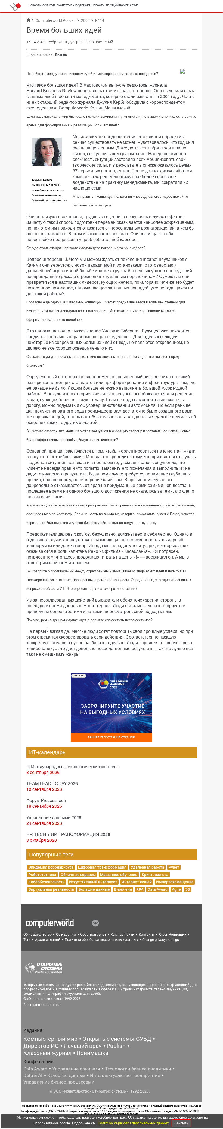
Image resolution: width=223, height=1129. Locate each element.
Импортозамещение (175, 882)
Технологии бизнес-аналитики (138, 1069)
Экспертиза (65, 5)
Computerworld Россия (56, 20)
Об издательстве (37, 934)
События (48, 5)
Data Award (158, 889)
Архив (134, 5)
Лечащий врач (83, 1046)
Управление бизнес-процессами (58, 1082)
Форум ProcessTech (46, 800)
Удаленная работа (147, 867)
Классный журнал (47, 1053)
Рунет (174, 867)
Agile (176, 889)
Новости (35, 5)
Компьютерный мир (50, 1039)
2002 (85, 20)
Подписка (83, 5)
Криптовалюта (155, 874)
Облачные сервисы (78, 874)
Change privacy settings (160, 940)
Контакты (147, 934)
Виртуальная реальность (51, 889)
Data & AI (32, 1075)
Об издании (66, 934)
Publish (116, 1046)
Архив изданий (47, 940)
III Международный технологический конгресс (72, 766)
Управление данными (76, 1069)
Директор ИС (41, 1046)
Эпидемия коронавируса (51, 867)
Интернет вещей (137, 882)
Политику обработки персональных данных (134, 1123)
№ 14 (99, 20)
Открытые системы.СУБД (116, 1039)
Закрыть (181, 1123)
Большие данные (94, 889)
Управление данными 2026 (53, 817)
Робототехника (42, 874)
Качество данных (66, 1075)
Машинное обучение (118, 874)
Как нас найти (122, 934)
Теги (27, 940)
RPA (139, 889)
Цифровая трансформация (102, 867)
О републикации (173, 934)
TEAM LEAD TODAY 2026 (52, 783)
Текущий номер (117, 5)
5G (187, 889)
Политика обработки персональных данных (101, 940)
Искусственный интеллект (93, 882)
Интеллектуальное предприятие (125, 1075)
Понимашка (92, 1053)
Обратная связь (93, 934)
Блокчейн (123, 889)
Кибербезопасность (47, 882)
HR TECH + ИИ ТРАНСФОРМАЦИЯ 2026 (68, 834)
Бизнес (61, 55)
